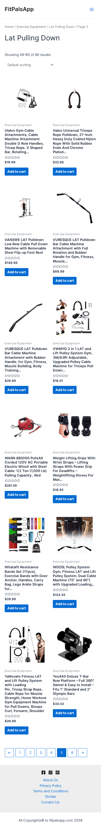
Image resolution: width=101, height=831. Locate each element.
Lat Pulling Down (61, 27)
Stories (50, 796)
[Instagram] (50, 772)
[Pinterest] (57, 772)
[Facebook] (43, 772)
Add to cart (16, 171)
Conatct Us (50, 802)
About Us (50, 780)
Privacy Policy (51, 786)
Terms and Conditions (50, 791)
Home (9, 27)
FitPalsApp (19, 9)
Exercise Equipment (31, 27)
